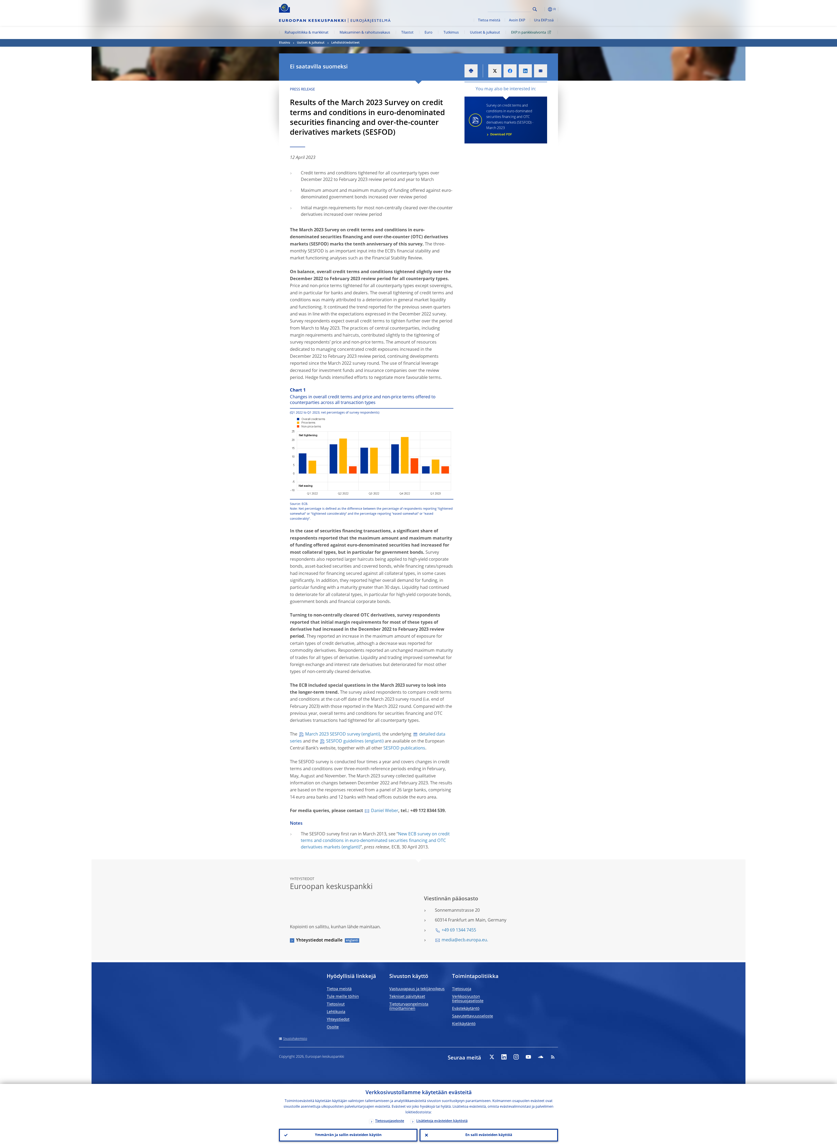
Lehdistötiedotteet (345, 42)
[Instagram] (516, 1057)
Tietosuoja (461, 989)
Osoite (333, 1027)
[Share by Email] (540, 70)
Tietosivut (336, 1004)
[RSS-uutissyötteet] (553, 1057)
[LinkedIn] (504, 1057)
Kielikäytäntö (464, 1024)
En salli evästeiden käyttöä (488, 1135)
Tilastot (407, 32)
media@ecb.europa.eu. (465, 940)
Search (534, 9)
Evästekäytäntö (466, 1009)
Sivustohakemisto (295, 1038)
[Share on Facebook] (510, 70)
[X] (492, 1057)
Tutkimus (451, 32)
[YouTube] (528, 1057)
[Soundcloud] (540, 1057)
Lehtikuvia (336, 1012)
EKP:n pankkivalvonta (528, 32)
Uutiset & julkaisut (485, 32)
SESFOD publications (404, 748)
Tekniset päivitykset (407, 997)
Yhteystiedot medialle (319, 940)
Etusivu (284, 42)
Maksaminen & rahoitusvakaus (365, 32)
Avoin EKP (517, 20)
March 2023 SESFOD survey (332, 734)
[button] (542, 9)
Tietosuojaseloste (389, 1121)
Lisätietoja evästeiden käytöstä (442, 1121)
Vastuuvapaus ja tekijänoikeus (417, 989)
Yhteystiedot (338, 1020)
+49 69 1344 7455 (459, 930)
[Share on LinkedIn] (525, 70)
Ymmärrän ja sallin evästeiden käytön (348, 1135)
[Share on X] (494, 70)
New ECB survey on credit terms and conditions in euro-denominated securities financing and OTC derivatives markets (375, 841)
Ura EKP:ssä (544, 20)
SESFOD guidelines (345, 741)
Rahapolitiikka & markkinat (306, 32)
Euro (428, 32)
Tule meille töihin (343, 997)
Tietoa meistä (489, 20)
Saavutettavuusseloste (472, 1016)
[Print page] (471, 70)
